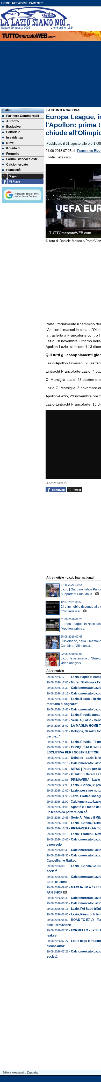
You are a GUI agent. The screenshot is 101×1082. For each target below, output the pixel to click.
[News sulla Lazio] (35, 16)
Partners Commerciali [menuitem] (22, 116)
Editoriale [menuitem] (13, 132)
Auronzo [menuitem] (12, 121)
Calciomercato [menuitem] (17, 164)
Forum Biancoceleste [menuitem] (22, 159)
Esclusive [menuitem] (13, 126)
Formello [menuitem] (12, 154)
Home (7, 110)
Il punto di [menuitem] (13, 148)
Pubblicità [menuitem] (13, 170)
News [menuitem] (10, 143)
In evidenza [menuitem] (14, 137)
